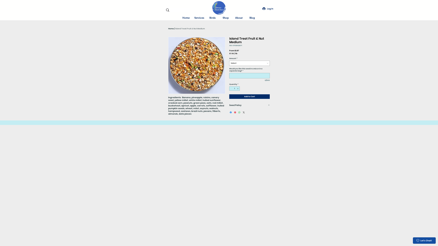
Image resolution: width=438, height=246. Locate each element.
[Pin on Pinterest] (235, 112)
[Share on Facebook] (230, 112)
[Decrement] (231, 89)
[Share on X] (243, 112)
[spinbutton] (234, 89)
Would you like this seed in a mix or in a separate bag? (245, 70)
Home (171, 28)
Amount (233, 58)
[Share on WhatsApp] (239, 112)
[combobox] (249, 63)
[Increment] (238, 89)
